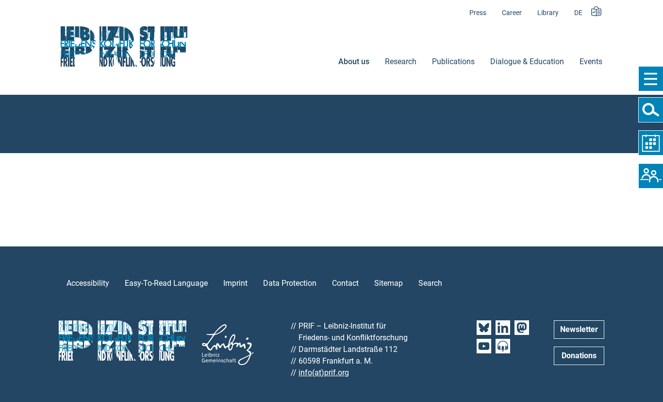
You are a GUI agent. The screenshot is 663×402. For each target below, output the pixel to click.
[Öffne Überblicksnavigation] (650, 78)
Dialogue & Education (527, 61)
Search (430, 283)
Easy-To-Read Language (166, 283)
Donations (579, 355)
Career (512, 13)
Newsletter (579, 329)
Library (548, 13)
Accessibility (87, 283)
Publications (453, 61)
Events (591, 61)
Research (400, 61)
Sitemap (388, 283)
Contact (345, 283)
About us (353, 61)
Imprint (235, 283)
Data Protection (289, 283)
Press (477, 13)
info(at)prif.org (323, 372)
